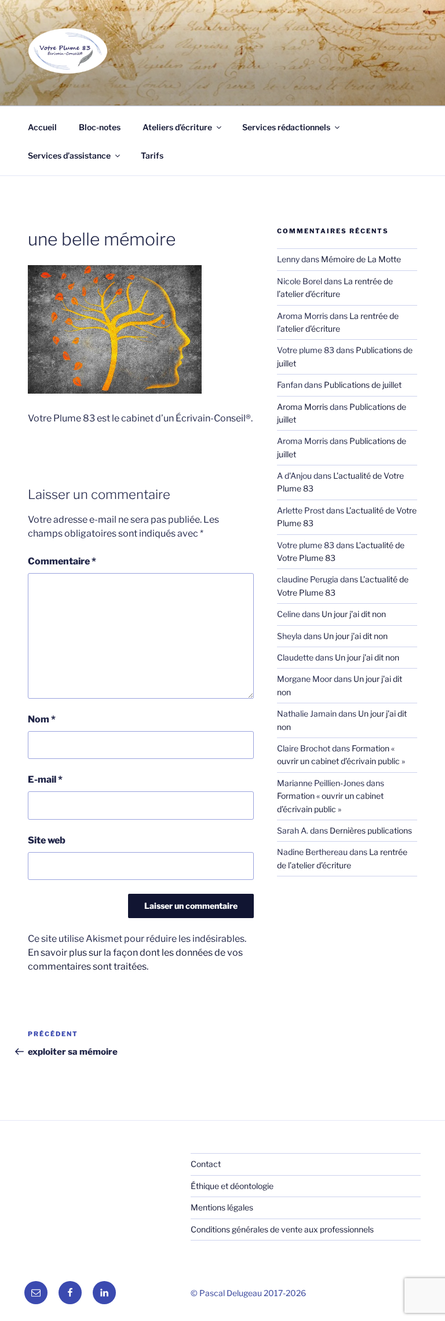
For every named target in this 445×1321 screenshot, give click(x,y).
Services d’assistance (69, 155)
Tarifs (152, 155)
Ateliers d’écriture (177, 127)
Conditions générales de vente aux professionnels (282, 1229)
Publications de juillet (363, 385)
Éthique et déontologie (232, 1186)
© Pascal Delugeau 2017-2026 (248, 1293)
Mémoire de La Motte (361, 259)
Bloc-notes (100, 127)
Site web (46, 840)
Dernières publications (371, 830)
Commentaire (62, 561)
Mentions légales (222, 1207)
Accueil (42, 127)
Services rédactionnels (286, 127)
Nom (42, 719)
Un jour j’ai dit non (354, 614)
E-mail (45, 779)
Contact (206, 1164)
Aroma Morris (302, 407)
